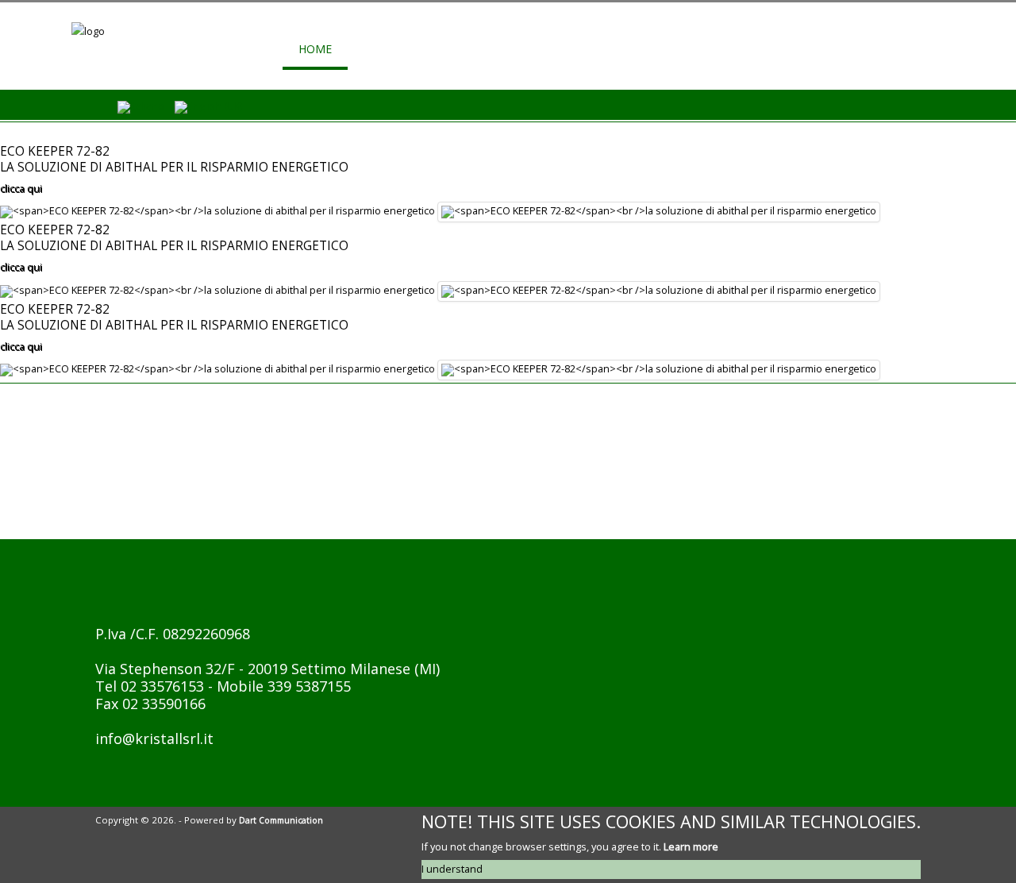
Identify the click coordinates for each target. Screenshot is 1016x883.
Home (315, 48)
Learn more (691, 846)
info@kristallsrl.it (154, 738)
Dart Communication (281, 820)
